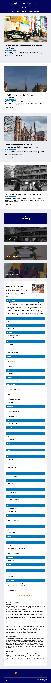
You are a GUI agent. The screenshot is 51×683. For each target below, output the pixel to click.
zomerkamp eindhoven (12, 414)
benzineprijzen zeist (12, 467)
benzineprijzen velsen (12, 508)
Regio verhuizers (11, 576)
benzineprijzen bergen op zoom (14, 399)
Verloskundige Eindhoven (13, 430)
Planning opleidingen (12, 328)
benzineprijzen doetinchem (13, 553)
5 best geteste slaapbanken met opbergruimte (17, 585)
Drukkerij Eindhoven (12, 344)
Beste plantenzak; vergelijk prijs (14, 588)
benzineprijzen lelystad (12, 518)
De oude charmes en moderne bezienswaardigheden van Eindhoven (21, 146)
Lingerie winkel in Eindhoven (13, 452)
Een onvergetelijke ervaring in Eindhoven (23, 194)
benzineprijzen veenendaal (13, 402)
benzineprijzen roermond (13, 352)
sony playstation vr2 (12, 492)
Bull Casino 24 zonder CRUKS (14, 359)
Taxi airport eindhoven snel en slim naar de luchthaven (23, 47)
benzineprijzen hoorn (12, 394)
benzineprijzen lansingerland (13, 520)
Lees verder (8, 58)
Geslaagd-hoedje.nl (12, 409)
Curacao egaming (11, 321)
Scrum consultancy (12, 523)
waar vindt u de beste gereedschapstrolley (16, 548)
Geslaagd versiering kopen (13, 499)
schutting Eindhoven (12, 337)
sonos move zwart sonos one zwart (15, 551)
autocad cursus (11, 560)
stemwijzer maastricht (12, 476)
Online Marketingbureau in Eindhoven (15, 335)
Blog (18, 11)
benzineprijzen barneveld (13, 590)
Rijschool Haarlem (11, 529)
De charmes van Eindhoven (12, 274)
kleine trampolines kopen (13, 392)
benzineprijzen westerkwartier (14, 469)
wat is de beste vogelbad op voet (14, 386)
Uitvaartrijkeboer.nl (11, 567)
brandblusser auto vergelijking (14, 545)
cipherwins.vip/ (11, 366)
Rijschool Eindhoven (12, 532)
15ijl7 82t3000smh (11, 439)
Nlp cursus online (11, 501)
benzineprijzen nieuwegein (13, 485)
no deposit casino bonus (13, 361)
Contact (24, 11)
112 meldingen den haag (13, 380)
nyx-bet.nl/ (10, 364)
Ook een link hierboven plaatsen (25, 595)
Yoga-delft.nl (10, 373)
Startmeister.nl (11, 436)
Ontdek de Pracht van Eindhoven (13, 256)
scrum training (30, 307)
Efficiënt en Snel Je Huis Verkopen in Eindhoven (21, 96)
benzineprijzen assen (12, 464)
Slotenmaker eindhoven (12, 416)
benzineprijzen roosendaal (13, 462)
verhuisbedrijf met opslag (13, 573)
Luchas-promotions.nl (12, 423)
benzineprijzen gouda (12, 483)
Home (12, 11)
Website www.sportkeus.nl (13, 459)
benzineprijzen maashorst (13, 511)
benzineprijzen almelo (12, 397)
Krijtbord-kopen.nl (11, 446)
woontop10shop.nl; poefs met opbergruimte (16, 583)
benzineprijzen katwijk (12, 347)
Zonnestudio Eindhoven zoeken (14, 411)
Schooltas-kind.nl (11, 539)
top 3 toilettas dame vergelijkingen (15, 389)
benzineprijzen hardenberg (13, 349)
